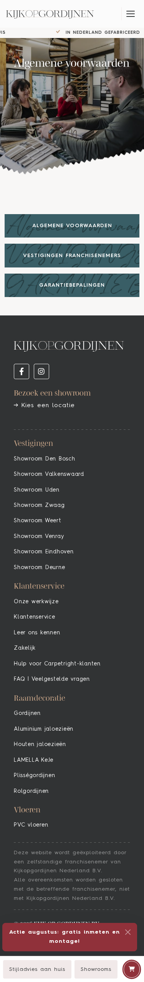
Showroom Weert (37, 520)
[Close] (128, 932)
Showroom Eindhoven (44, 552)
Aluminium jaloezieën (43, 729)
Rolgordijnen (31, 791)
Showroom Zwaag (39, 505)
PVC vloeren (31, 825)
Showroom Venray (39, 536)
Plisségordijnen (34, 775)
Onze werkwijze (36, 601)
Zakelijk (25, 648)
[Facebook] (21, 371)
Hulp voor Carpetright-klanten (57, 664)
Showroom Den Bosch (44, 459)
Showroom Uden (37, 490)
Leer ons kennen (37, 632)
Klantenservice (34, 617)
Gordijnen (27, 713)
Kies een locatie (46, 406)
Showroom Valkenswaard (49, 474)
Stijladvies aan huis (37, 969)
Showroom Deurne (39, 567)
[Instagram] (41, 371)
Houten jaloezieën (40, 744)
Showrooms (96, 969)
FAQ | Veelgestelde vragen (52, 679)
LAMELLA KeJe (33, 760)
